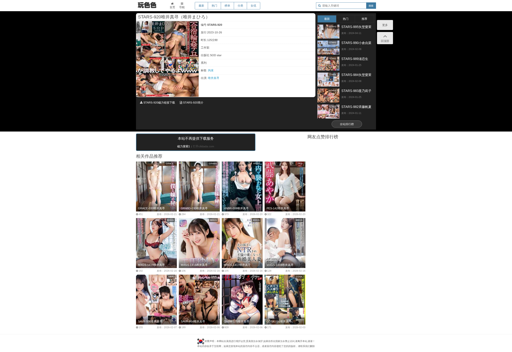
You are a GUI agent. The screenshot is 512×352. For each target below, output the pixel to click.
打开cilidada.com (203, 146)
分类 (240, 5)
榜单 (227, 5)
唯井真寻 (213, 78)
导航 (182, 7)
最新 (201, 5)
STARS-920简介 (192, 102)
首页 (172, 7)
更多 (385, 25)
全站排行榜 (347, 124)
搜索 (371, 5)
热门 (214, 5)
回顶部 (385, 41)
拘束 (211, 70)
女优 (253, 5)
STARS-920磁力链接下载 (159, 102)
